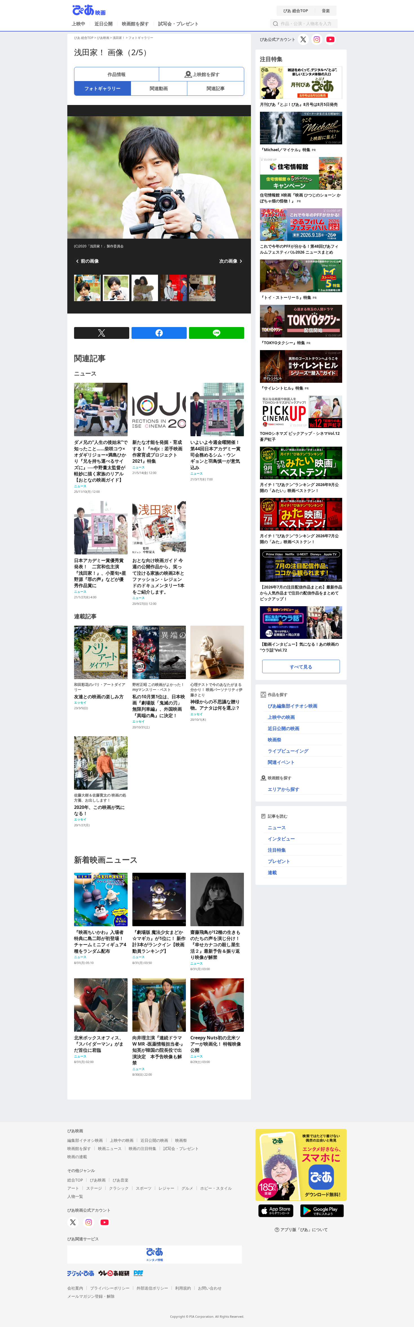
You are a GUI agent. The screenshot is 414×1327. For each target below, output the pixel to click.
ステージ (94, 1188)
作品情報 (117, 74)
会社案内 (75, 1288)
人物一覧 (75, 1196)
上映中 (78, 24)
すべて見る (301, 667)
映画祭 (274, 740)
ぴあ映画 (103, 37)
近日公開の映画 (283, 728)
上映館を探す (206, 74)
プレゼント (279, 861)
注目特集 (277, 850)
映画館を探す (135, 24)
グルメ (187, 1188)
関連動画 (159, 88)
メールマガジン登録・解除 (91, 1296)
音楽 (326, 11)
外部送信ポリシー (152, 1288)
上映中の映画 (281, 717)
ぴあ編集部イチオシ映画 (292, 706)
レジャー (166, 1188)
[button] (76, 301)
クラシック (119, 1188)
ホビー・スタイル (216, 1188)
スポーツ (144, 1188)
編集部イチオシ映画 (85, 1140)
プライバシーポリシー (110, 1288)
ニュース (277, 827)
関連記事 (216, 88)
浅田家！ (119, 37)
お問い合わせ (210, 1288)
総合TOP (75, 1180)
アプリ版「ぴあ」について (304, 1229)
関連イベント (281, 762)
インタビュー (281, 839)
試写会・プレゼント (178, 24)
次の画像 (228, 261)
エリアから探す (283, 789)
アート (73, 1188)
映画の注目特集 (142, 1148)
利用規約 (183, 1288)
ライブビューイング (288, 751)
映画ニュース (110, 1148)
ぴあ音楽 (120, 1180)
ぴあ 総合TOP (295, 11)
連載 (272, 872)
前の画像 (90, 261)
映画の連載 (77, 1156)
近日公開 (104, 24)
